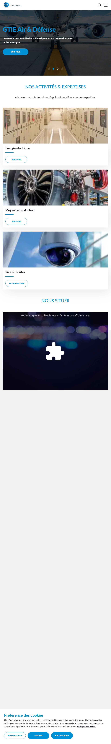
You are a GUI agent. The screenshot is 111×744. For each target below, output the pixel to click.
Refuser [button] (38, 735)
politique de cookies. (86, 726)
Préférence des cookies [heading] (23, 715)
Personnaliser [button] (15, 735)
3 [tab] (57, 69)
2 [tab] (53, 69)
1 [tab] (49, 69)
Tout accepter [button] (62, 735)
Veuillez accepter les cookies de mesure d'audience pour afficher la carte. (55, 315)
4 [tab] (62, 69)
